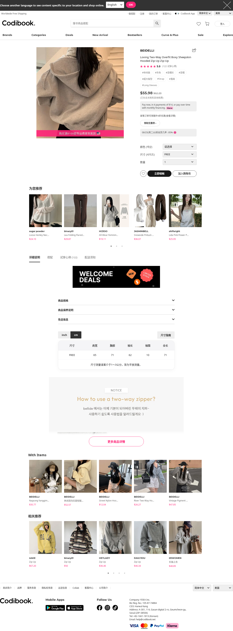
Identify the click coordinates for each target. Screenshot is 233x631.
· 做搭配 (131, 13)
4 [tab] (124, 573)
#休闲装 (146, 72)
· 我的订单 (153, 13)
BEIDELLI (147, 50)
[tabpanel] (46, 217)
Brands (7, 35)
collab (76, 587)
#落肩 (172, 79)
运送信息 (62, 587)
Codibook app (188, 13)
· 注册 (141, 13)
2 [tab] (116, 246)
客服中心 (89, 587)
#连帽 (182, 72)
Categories (38, 35)
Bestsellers (135, 35)
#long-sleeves (149, 85)
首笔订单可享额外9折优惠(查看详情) (158, 115)
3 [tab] (122, 246)
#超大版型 (147, 79)
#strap (160, 78)
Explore (228, 35)
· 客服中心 (166, 13)
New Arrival (100, 35)
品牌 (19, 587)
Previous (26, 218)
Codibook (18, 23)
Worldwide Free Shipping (13, 13)
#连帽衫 (170, 72)
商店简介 (7, 587)
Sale (201, 35)
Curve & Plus (169, 35)
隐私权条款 (47, 587)
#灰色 (158, 72)
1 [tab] (111, 246)
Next (206, 218)
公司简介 (103, 587)
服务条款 (31, 587)
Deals (69, 35)
